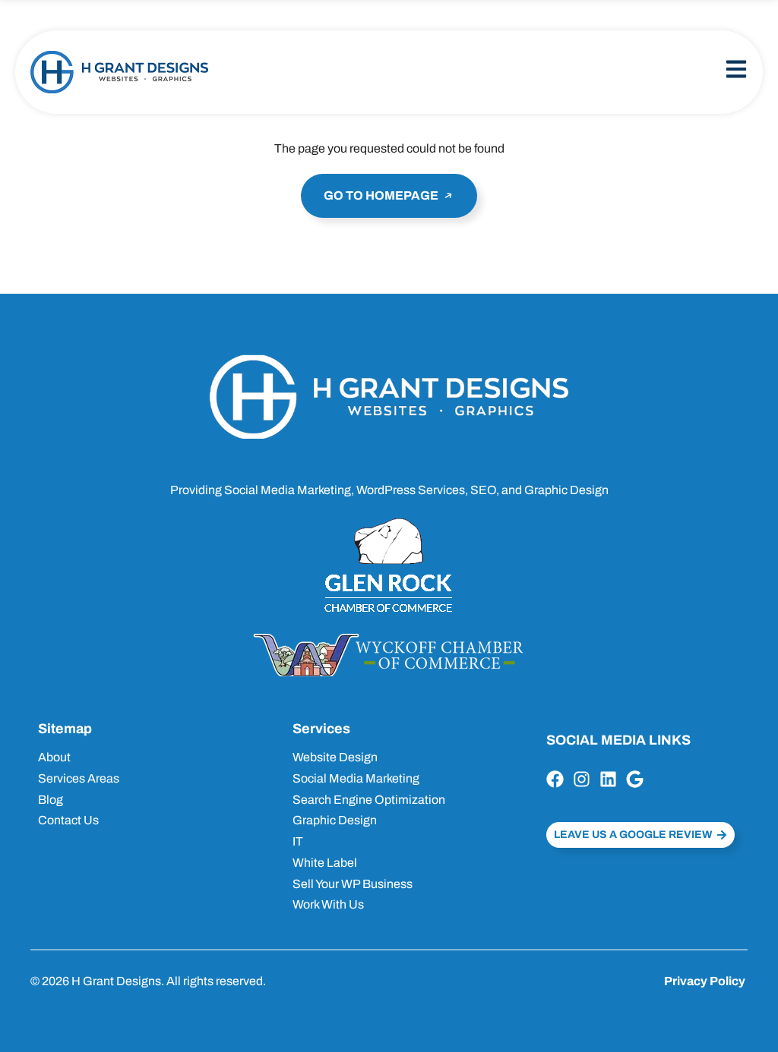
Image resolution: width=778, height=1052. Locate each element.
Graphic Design (335, 820)
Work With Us (328, 904)
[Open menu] (736, 69)
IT (298, 841)
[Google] (635, 779)
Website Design (335, 757)
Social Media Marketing (356, 778)
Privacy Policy (704, 981)
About (54, 757)
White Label (325, 862)
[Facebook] (555, 779)
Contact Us (68, 820)
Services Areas (78, 778)
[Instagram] (581, 779)
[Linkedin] (608, 779)
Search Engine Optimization (369, 799)
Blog (50, 799)
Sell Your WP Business (353, 883)
